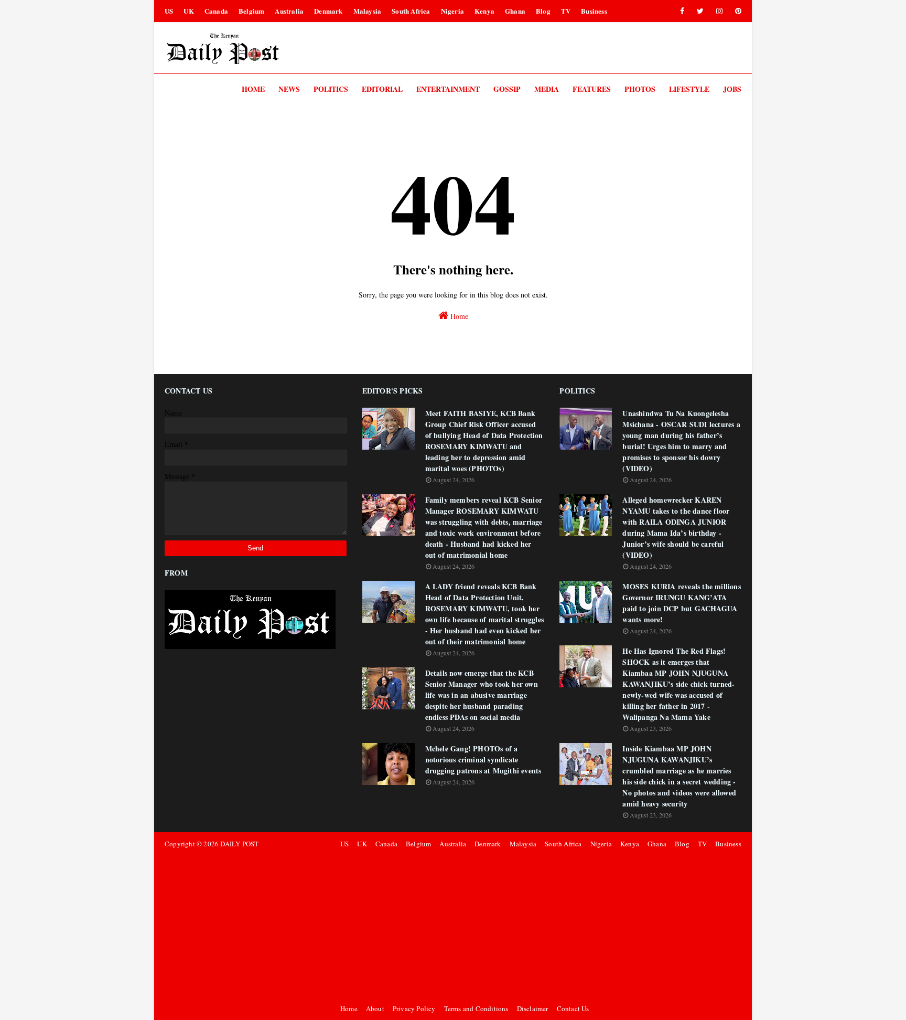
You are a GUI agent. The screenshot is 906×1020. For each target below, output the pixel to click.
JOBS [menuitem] (732, 88)
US (169, 11)
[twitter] (700, 11)
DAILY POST (239, 843)
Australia (289, 11)
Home (458, 316)
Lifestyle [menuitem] (689, 88)
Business (594, 11)
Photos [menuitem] (639, 88)
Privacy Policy (414, 1008)
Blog (543, 11)
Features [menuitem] (592, 88)
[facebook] (682, 11)
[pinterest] (736, 11)
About (375, 1008)
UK (188, 11)
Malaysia (367, 11)
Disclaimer (532, 1008)
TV (565, 11)
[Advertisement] (539, 926)
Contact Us (573, 1008)
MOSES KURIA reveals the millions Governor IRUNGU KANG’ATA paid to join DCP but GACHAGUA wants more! (681, 603)
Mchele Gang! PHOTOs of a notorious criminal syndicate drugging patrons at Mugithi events (483, 759)
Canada (216, 11)
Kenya (484, 11)
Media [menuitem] (546, 88)
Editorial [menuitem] (382, 88)
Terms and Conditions (476, 1008)
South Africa (411, 11)
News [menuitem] (289, 88)
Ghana (515, 11)
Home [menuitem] (253, 88)
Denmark (328, 11)
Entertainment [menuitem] (448, 88)
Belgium (251, 11)
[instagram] (719, 11)
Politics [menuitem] (331, 88)
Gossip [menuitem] (507, 88)
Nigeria (452, 11)
